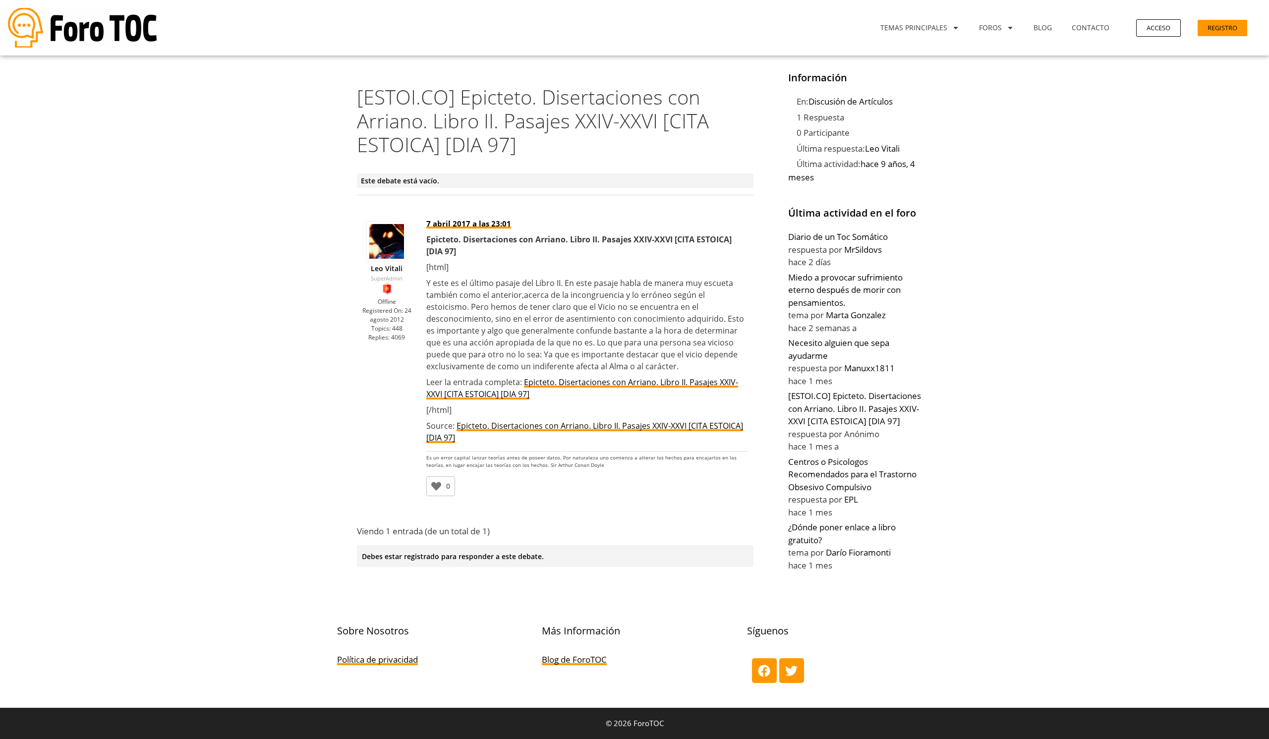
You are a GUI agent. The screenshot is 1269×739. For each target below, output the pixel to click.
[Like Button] (436, 486)
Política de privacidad (377, 659)
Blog (1043, 27)
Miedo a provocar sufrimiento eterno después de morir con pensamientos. (845, 290)
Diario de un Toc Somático (838, 236)
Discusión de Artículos (850, 101)
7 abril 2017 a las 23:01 (468, 223)
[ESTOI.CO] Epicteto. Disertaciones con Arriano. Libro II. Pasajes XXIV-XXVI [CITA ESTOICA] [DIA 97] (854, 408)
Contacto (1090, 27)
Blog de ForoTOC (574, 659)
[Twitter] (791, 670)
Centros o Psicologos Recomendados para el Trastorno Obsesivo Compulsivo (852, 474)
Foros (990, 27)
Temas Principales (913, 27)
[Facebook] (764, 670)
